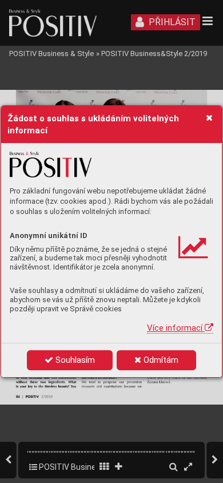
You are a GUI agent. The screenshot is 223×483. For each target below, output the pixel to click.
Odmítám (159, 360)
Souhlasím (74, 360)
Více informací (176, 328)
